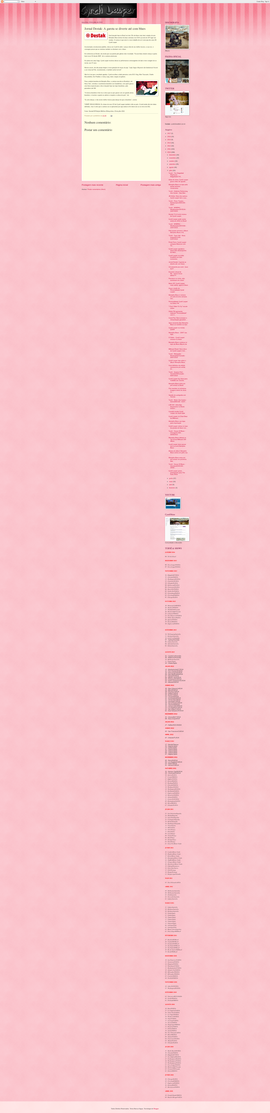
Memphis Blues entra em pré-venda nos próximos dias (177, 459)
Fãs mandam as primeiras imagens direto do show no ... (177, 390)
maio (171, 481)
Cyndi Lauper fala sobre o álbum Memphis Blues (177, 361)
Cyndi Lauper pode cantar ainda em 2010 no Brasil (177, 220)
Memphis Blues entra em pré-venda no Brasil (177, 384)
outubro (172, 161)
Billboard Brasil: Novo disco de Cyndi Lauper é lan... (178, 350)
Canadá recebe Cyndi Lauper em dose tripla (177, 412)
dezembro (172, 155)
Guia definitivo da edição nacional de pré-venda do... (177, 367)
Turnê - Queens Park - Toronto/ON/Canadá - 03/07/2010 (177, 373)
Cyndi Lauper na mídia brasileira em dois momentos (176, 257)
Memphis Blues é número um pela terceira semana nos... (178, 296)
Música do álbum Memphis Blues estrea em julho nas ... (178, 452)
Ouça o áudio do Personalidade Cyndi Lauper (176, 290)
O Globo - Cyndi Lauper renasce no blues (177, 338)
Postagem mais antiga (151, 185)
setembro (172, 164)
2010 (169, 152)
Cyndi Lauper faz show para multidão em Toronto (178, 379)
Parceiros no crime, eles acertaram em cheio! (177, 279)
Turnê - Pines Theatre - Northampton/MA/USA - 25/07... (177, 202)
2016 (169, 136)
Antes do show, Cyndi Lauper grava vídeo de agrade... (178, 180)
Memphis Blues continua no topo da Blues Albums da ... (178, 344)
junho (171, 478)
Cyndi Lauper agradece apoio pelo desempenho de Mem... (177, 250)
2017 (169, 133)
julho (171, 170)
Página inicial (122, 185)
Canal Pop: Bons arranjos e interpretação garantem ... (178, 319)
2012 (169, 146)
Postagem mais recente (92, 185)
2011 (169, 149)
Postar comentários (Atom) (96, 189)
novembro (172, 158)
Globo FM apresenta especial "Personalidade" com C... (178, 313)
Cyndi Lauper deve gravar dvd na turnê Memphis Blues (177, 446)
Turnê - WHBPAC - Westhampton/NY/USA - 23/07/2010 (177, 225)
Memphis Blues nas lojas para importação (177, 422)
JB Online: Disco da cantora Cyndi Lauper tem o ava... (178, 197)
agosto (171, 167)
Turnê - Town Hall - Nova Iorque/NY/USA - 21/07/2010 (177, 237)
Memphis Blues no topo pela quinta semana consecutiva (178, 186)
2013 (169, 143)
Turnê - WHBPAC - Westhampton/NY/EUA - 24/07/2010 (177, 209)
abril (170, 484)
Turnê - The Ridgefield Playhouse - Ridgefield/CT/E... (176, 174)
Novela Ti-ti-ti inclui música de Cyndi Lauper (177, 215)
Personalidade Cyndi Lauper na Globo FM (178, 302)
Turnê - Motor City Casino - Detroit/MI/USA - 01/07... (178, 401)
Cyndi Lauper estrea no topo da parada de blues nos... (178, 427)
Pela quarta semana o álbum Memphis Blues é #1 (178, 231)
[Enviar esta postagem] (111, 116)
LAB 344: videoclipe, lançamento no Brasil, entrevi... (177, 406)
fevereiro (172, 488)
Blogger (156, 1109)
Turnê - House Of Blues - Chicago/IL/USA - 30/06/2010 (177, 432)
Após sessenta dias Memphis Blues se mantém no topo (178, 324)
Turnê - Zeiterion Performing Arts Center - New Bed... (178, 192)
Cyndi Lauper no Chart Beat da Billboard (178, 417)
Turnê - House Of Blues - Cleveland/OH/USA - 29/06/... (177, 466)
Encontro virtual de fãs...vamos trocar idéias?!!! (175, 273)
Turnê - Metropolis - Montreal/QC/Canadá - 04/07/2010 (177, 355)
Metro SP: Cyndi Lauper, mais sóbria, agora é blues (178, 284)
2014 (169, 139)
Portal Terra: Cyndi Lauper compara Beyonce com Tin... (177, 244)
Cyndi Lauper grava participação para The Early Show (177, 472)
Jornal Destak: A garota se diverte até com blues (177, 263)
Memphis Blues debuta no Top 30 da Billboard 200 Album (177, 439)
